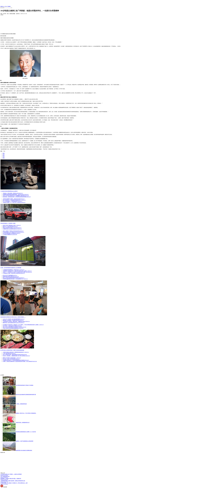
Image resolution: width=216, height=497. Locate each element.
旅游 (3, 153)
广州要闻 (8, 6)
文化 (3, 156)
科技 (3, 155)
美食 (3, 157)
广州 (5, 6)
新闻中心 (2, 6)
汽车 (3, 154)
